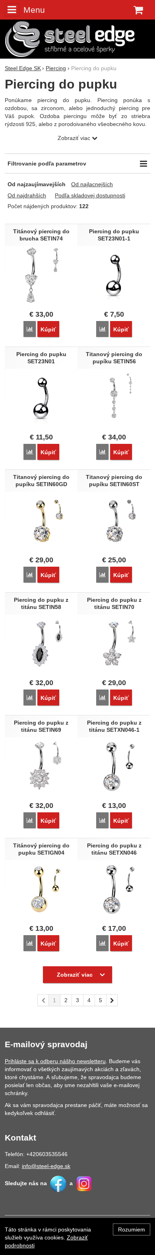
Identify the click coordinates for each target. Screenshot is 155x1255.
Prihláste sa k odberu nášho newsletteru (55, 1061)
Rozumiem (131, 1229)
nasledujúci (112, 1000)
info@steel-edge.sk (46, 1166)
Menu (34, 9)
